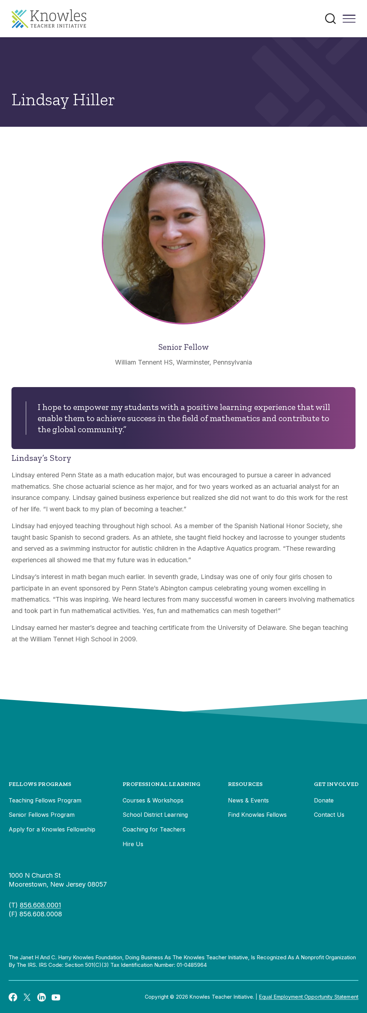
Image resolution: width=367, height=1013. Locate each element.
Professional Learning (161, 784)
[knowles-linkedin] (41, 997)
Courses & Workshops (153, 800)
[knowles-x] (27, 997)
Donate (324, 800)
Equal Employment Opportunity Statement (308, 997)
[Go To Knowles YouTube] (56, 997)
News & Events (248, 800)
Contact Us (329, 814)
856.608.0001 (40, 905)
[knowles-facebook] (13, 997)
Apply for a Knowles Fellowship (52, 829)
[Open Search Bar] (330, 18)
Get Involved (336, 784)
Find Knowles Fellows (257, 814)
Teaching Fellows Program (45, 800)
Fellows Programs (40, 784)
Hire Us (133, 844)
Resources (245, 784)
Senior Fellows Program (42, 814)
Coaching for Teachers (154, 829)
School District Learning (155, 814)
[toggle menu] (349, 21)
